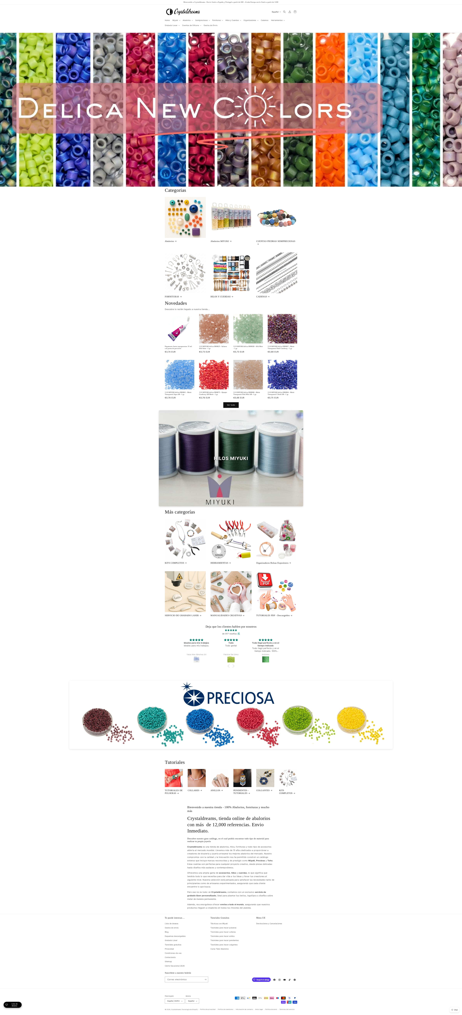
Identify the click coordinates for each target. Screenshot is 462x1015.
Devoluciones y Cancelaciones (269, 923)
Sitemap (168, 961)
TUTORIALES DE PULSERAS (174, 791)
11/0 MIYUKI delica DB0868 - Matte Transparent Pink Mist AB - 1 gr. (246, 393)
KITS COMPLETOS (174, 563)
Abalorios (169, 241)
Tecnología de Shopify (190, 1009)
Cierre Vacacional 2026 (175, 966)
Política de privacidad (207, 1009)
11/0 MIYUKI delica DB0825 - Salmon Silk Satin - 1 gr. (213, 347)
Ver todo (231, 405)
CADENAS (261, 296)
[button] (176, 20)
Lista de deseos (171, 923)
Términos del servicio (287, 1009)
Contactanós (170, 957)
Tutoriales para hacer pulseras (223, 928)
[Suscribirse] (205, 979)
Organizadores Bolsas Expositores (272, 563)
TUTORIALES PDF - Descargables (273, 615)
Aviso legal (259, 1009)
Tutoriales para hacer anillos (222, 936)
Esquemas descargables (175, 936)
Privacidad (169, 949)
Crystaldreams (176, 1009)
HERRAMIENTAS (219, 563)
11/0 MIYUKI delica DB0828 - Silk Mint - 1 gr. (248, 347)
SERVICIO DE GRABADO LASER (182, 615)
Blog (167, 932)
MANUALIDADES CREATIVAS (226, 615)
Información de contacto (244, 1009)
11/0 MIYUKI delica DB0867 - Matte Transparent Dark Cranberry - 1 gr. (281, 347)
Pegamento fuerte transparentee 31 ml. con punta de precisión (178, 347)
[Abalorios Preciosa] (231, 715)
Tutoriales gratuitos (173, 945)
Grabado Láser (171, 940)
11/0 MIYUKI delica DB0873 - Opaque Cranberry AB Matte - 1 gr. (213, 393)
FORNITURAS (172, 296)
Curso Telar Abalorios (220, 949)
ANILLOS (215, 790)
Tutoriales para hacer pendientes (225, 940)
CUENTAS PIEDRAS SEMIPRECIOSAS (275, 241)
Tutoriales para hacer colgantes (224, 945)
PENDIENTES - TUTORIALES (241, 791)
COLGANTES (263, 790)
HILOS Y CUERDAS (221, 296)
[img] (231, 630)
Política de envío (271, 1009)
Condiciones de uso (173, 953)
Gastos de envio (172, 928)
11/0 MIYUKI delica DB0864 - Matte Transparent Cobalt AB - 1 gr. (281, 393)
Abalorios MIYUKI (220, 241)
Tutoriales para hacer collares (223, 932)
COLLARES (193, 790)
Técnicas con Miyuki (219, 923)
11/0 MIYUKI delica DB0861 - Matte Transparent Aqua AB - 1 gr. (178, 393)
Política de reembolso (225, 1009)
